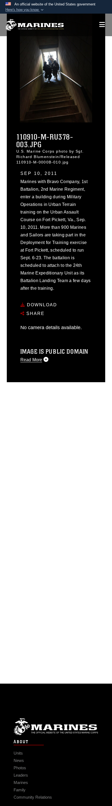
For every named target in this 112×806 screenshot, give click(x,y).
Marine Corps (56, 727)
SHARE (35, 313)
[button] (25, 10)
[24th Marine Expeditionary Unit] (34, 25)
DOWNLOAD (41, 304)
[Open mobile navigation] (102, 25)
